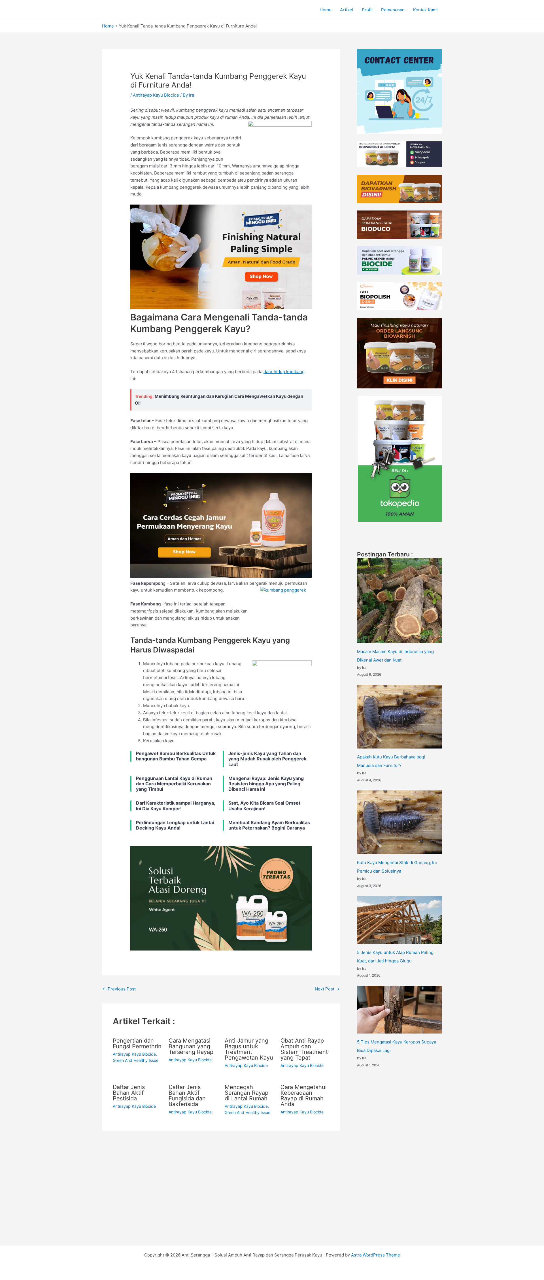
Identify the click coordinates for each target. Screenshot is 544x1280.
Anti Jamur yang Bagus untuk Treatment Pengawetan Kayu (249, 1049)
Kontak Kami (425, 9)
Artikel (346, 9)
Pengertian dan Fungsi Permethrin (137, 1043)
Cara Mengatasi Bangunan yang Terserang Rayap (191, 1046)
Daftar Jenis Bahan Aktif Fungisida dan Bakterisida (187, 1095)
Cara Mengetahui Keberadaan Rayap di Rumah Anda (303, 1095)
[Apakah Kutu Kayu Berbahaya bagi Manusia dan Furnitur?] (399, 717)
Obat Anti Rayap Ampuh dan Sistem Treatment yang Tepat (304, 1049)
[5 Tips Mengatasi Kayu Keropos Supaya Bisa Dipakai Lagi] (399, 1010)
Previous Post (119, 989)
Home (326, 9)
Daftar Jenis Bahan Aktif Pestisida (129, 1093)
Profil (367, 9)
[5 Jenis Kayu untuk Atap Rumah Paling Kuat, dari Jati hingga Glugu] (399, 920)
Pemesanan (393, 9)
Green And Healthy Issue (135, 1060)
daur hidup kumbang (284, 371)
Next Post (327, 989)
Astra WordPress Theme (375, 1255)
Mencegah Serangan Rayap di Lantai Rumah (246, 1093)
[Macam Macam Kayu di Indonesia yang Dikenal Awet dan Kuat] (399, 600)
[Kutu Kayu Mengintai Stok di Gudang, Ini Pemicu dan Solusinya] (399, 822)
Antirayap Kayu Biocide (156, 95)
